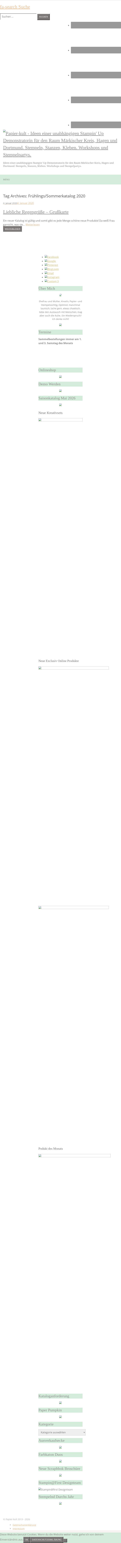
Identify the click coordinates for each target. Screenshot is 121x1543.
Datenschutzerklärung (24, 1524)
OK (26, 1540)
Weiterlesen (33, 224)
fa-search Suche (15, 6)
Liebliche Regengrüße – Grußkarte (36, 211)
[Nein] (65, 1540)
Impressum (19, 1528)
